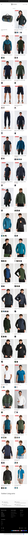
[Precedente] (6, 1)
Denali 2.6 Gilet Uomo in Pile (17, 283)
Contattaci (12, 517)
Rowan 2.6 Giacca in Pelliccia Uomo (5, 333)
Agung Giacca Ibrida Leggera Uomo (5, 485)
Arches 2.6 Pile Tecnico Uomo (18, 258)
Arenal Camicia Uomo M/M (17, 485)
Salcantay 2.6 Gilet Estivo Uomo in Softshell (19, 54)
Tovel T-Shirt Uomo (16, 384)
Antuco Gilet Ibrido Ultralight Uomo (5, 434)
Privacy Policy (2, 513)
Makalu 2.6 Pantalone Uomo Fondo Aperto (6, 130)
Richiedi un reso (22, 514)
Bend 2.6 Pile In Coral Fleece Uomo (5, 258)
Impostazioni (21, 515)
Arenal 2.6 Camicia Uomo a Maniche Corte (6, 80)
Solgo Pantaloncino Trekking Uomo (5, 105)
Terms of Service (3, 515)
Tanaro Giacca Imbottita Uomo (18, 308)
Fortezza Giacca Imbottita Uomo (5, 409)
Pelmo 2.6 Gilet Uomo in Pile (4, 283)
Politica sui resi (12, 514)
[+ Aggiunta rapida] (12, 25)
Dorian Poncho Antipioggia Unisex (5, 207)
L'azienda (2, 512)
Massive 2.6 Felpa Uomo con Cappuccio (19, 130)
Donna (2, 522)
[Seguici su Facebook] (1, 528)
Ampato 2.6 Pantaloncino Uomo (18, 105)
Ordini (20, 513)
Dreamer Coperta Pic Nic (4, 29)
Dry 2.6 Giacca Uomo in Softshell (5, 308)
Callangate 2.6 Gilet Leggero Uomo (5, 155)
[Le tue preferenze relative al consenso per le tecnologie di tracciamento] (26, 533)
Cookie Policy (2, 514)
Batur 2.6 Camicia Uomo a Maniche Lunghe (19, 80)
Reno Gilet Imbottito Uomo (17, 333)
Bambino (2, 523)
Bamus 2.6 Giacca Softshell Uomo (18, 29)
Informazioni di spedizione (14, 513)
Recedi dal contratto (13, 515)
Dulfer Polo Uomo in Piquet (4, 384)
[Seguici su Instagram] (3, 528)
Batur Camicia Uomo (16, 409)
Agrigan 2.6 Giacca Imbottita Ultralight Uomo (6, 54)
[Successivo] (21, 1)
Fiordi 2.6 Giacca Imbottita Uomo (18, 207)
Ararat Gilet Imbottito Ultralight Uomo (19, 434)
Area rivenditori (3, 516)
